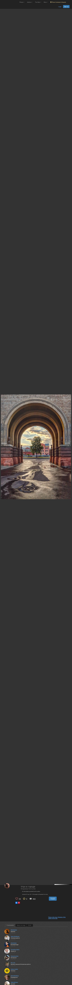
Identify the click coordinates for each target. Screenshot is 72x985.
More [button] (45, 2)
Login (59, 6)
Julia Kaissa (14, 943)
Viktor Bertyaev (14, 982)
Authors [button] (29, 2)
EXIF (29, 925)
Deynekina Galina (15, 949)
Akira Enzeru (14, 930)
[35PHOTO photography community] (9, 2)
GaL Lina (13, 962)
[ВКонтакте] (16, 903)
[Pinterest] (19, 903)
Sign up (66, 6)
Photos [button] (21, 2)
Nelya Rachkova (15, 975)
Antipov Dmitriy (14, 969)
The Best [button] (37, 2)
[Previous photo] (1, 431)
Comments (10, 925)
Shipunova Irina (14, 956)
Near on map (21, 925)
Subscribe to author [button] (52, 899)
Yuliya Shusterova (15, 936)
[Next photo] (70, 431)
